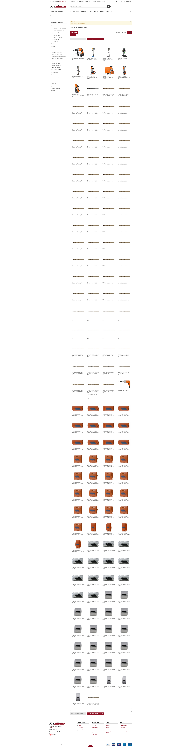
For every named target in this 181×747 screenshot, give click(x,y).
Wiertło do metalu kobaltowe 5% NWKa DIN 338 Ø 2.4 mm (78, 130)
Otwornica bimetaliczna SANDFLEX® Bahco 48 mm (77, 483)
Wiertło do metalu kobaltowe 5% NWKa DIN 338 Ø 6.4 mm (124, 232)
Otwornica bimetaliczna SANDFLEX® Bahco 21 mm (77, 432)
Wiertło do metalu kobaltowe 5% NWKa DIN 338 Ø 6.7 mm (93, 249)
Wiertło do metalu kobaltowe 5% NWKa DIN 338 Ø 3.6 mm (124, 164)
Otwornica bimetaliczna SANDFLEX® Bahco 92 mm (93, 534)
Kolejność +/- (74, 32)
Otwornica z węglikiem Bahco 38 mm (93, 602)
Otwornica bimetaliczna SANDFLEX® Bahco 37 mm (108, 449)
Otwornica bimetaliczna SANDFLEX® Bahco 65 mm (108, 500)
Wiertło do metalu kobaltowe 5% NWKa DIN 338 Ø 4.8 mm (109, 198)
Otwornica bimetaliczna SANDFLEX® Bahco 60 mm (77, 500)
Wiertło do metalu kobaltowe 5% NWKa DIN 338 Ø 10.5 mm (93, 319)
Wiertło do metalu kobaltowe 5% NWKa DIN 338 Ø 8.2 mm (93, 283)
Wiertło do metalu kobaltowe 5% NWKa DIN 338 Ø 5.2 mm (109, 215)
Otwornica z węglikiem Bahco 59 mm (78, 653)
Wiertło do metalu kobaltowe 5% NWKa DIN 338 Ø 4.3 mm (124, 181)
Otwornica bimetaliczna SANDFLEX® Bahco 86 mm (77, 534)
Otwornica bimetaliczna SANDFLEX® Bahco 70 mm (123, 500)
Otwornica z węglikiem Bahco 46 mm (109, 619)
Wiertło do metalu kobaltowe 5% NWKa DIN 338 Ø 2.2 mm (124, 113)
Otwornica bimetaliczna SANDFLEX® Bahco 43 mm (108, 466)
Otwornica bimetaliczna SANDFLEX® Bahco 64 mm (93, 500)
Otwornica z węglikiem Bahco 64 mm (109, 653)
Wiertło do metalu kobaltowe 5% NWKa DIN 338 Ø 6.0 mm (78, 232)
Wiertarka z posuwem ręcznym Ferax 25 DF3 (92, 59)
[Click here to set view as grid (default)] (71, 35)
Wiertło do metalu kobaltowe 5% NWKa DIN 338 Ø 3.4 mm (93, 164)
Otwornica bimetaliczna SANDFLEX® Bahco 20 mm (123, 415)
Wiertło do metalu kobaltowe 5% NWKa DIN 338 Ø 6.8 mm (109, 249)
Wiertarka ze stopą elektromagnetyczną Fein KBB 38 (78, 95)
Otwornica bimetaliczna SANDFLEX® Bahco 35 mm (93, 449)
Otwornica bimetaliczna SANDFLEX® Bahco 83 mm (123, 517)
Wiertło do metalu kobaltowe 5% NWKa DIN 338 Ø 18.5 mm (93, 391)
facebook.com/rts (62, 1)
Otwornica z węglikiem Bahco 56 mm (109, 636)
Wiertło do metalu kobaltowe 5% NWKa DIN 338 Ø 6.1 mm (93, 232)
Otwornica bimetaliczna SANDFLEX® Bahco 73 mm (77, 517)
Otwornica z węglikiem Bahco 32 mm (93, 585)
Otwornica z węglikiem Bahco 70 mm (109, 670)
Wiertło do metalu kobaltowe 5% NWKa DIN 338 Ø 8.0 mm (124, 266)
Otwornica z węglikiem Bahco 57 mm (124, 636)
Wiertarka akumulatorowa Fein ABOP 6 (78, 59)
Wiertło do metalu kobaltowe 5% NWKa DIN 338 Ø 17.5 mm (123, 373)
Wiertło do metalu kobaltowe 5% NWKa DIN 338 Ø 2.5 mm (93, 130)
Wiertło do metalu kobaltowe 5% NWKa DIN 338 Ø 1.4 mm (78, 113)
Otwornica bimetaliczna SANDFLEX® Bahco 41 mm (93, 466)
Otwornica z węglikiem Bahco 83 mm (78, 687)
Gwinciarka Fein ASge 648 (123, 390)
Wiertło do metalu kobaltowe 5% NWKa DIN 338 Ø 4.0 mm (93, 181)
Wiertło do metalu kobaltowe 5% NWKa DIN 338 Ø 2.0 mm (109, 113)
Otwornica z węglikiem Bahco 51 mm (78, 636)
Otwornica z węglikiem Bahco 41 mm (124, 602)
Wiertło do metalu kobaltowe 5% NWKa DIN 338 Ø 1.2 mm (124, 95)
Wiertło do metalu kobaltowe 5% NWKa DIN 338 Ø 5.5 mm (124, 215)
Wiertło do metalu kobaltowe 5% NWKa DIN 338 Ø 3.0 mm (93, 147)
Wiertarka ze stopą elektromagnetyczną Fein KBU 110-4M (124, 77)
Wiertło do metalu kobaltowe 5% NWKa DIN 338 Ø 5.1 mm (93, 215)
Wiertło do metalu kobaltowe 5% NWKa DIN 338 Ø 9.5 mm (109, 300)
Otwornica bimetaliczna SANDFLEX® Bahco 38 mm (123, 449)
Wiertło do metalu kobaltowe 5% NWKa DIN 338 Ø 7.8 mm (109, 266)
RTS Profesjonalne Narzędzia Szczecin (65, 744)
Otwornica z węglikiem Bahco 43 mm (78, 619)
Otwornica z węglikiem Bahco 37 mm (78, 602)
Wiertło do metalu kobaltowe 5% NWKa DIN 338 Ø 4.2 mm (109, 181)
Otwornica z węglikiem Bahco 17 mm (109, 551)
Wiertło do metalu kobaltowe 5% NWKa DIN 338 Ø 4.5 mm (78, 198)
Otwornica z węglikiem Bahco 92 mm (109, 687)
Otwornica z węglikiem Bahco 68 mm (93, 670)
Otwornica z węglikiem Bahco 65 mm (124, 653)
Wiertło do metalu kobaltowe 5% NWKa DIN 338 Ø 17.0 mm (108, 373)
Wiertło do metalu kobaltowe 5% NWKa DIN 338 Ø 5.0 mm (78, 215)
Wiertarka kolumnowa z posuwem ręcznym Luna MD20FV (107, 59)
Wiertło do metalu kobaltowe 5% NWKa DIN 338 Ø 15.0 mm (108, 355)
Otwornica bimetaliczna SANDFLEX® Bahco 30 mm (123, 432)
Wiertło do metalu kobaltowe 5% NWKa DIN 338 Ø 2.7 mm (124, 130)
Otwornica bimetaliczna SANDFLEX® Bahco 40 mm (77, 466)
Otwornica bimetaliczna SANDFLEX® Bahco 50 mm (93, 483)
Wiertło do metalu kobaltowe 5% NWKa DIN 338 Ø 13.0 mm (108, 337)
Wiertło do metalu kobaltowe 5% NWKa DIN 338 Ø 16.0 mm (77, 373)
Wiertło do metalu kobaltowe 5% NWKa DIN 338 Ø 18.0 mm (77, 391)
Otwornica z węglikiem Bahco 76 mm (124, 670)
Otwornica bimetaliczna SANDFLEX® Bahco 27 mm (108, 432)
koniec (101, 38)
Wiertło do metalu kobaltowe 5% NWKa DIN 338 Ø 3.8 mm (78, 181)
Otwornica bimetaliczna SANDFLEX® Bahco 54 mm (108, 483)
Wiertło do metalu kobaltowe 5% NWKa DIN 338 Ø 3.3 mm (78, 164)
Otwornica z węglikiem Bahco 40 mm (109, 602)
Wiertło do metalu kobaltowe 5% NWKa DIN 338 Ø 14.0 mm (77, 355)
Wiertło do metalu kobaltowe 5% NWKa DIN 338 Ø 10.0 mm (123, 301)
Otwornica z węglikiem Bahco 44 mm (93, 619)
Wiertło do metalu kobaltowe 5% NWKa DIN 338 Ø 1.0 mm (109, 95)
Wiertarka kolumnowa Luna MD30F (77, 77)
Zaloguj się (120, 1)
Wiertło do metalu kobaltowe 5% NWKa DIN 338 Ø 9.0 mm (78, 300)
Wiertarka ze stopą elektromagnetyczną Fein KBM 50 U (92, 77)
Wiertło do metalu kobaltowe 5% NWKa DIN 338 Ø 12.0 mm (77, 337)
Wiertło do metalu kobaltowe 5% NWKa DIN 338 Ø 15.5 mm (123, 355)
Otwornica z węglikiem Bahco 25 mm (109, 568)
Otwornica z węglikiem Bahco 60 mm (93, 653)
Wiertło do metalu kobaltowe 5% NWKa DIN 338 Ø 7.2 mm (78, 266)
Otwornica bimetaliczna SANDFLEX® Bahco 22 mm (93, 432)
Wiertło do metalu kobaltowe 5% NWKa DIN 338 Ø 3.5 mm (109, 164)
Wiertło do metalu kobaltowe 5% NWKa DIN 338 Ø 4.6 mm (93, 198)
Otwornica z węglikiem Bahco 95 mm (124, 687)
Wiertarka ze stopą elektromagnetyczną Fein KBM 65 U (108, 77)
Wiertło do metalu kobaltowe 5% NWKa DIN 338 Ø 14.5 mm (93, 355)
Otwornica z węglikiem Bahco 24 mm (93, 568)
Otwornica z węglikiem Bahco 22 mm (78, 568)
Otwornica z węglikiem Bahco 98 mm (78, 704)
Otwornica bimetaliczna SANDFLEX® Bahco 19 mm (108, 415)
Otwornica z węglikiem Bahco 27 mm (124, 568)
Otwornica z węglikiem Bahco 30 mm (78, 585)
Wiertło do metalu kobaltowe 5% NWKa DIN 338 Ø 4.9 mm (124, 198)
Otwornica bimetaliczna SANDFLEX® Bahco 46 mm (123, 466)
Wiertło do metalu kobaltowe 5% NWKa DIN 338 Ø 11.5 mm (123, 319)
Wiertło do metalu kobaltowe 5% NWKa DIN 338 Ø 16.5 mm (93, 373)
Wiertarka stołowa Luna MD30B (122, 59)
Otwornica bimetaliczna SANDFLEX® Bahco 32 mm (77, 449)
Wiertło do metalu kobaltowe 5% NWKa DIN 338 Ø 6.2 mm (109, 232)
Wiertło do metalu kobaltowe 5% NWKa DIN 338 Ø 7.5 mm (93, 266)
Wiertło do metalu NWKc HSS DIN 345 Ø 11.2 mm (93, 95)
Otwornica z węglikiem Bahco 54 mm (93, 636)
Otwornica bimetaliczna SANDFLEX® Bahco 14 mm (77, 415)
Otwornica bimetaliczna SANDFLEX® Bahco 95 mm (108, 534)
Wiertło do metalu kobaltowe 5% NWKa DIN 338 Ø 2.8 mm (78, 147)
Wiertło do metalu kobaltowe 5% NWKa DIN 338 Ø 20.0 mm (108, 391)
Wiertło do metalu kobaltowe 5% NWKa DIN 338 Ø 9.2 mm (93, 300)
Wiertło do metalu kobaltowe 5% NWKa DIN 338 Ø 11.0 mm (108, 319)
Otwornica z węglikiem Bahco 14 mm (93, 551)
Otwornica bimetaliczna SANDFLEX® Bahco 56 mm (123, 483)
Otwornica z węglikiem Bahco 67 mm (78, 670)
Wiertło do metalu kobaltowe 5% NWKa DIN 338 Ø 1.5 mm (93, 113)
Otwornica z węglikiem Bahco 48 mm (124, 619)
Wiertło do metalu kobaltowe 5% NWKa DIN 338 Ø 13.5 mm (123, 337)
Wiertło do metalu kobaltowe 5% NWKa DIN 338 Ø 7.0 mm (124, 249)
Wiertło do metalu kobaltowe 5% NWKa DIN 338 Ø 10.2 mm (77, 319)
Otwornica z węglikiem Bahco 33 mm (109, 585)
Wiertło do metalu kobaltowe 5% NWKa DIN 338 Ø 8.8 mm (124, 283)
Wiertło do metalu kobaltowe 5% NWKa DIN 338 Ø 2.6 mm (109, 130)
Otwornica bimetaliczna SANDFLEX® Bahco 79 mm (108, 517)
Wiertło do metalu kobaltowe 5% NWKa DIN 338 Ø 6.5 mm (78, 249)
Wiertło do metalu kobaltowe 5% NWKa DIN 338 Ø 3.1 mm (109, 147)
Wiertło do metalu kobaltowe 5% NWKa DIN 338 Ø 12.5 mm (93, 337)
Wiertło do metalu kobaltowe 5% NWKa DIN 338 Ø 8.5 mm (109, 283)
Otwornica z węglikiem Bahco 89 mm (93, 687)
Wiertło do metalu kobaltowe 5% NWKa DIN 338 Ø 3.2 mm (124, 147)
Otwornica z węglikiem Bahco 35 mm (124, 585)
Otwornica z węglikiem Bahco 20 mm (124, 551)
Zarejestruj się (128, 1)
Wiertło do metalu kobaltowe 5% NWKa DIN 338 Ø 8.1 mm (78, 283)
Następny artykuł (94, 38)
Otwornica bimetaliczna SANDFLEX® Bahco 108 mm (124, 534)
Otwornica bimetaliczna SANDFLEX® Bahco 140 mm (78, 551)
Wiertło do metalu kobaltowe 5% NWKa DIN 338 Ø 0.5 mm (93, 704)
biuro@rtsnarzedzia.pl (55, 727)
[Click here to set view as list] (74, 35)
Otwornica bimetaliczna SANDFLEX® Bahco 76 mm (93, 517)
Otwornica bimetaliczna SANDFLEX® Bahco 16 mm (93, 415)
